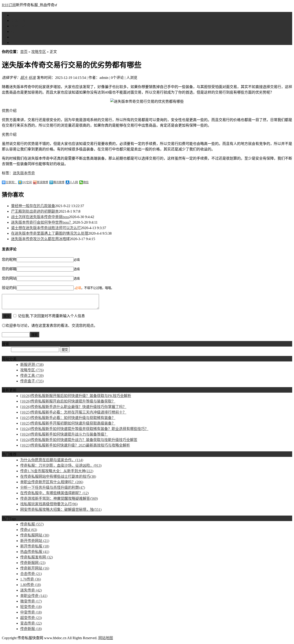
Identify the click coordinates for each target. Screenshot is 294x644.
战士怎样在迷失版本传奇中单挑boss (40, 217)
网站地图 (105, 638)
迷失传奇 (31, 590)
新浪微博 (42, 182)
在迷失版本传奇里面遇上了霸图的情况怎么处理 (49, 233)
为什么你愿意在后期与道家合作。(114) (51, 460)
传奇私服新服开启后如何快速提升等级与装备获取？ (67, 401)
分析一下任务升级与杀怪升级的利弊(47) (52, 487)
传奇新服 (31, 629)
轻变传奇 (31, 607)
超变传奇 (31, 618)
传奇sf (28, 530)
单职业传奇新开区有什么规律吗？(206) (51, 482)
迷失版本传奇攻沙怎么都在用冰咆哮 (40, 239)
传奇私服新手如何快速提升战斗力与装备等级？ (64, 434)
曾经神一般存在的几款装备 (33, 206)
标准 (32, 78)
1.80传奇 (30, 585)
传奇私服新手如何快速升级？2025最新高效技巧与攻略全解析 (75, 445)
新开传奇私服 (34, 546)
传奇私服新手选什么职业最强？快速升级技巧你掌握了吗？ (73, 407)
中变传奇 (31, 612)
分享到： (11, 182)
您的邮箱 (9, 269)
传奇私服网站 (34, 535)
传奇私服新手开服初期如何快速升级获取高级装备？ (67, 423)
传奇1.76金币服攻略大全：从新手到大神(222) (56, 471)
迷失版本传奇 (24, 173)
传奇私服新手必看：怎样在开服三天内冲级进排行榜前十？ (73, 412)
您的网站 (9, 278)
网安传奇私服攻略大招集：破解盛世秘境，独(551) (61, 509)
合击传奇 (31, 574)
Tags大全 (18, 42)
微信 (86, 182)
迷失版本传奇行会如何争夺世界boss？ (42, 222)
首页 (14, 15)
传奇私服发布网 (36, 557)
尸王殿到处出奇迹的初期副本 (35, 211)
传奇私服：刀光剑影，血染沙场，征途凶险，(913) (61, 465)
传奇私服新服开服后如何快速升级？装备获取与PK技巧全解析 (75, 396)
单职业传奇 (33, 596)
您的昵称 (9, 259)
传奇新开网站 (34, 568)
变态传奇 (31, 623)
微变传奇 (31, 601)
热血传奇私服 (34, 552)
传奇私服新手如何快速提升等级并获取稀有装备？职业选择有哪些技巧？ (84, 429)
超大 (24, 78)
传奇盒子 (18, 37)
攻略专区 (18, 26)
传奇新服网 (32, 563)
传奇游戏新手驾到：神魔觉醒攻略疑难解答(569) (59, 498)
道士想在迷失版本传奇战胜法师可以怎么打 (46, 228)
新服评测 (18, 20)
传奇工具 (18, 31)
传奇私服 (32, 524)
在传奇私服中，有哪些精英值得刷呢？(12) (54, 493)
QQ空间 (27, 182)
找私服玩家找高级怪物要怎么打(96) (49, 504)
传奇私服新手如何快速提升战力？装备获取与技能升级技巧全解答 (78, 440)
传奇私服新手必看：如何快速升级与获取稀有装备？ (67, 418)
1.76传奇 (30, 579)
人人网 (74, 182)
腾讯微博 (58, 182)
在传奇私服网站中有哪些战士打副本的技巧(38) (58, 476)
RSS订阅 (9, 5)
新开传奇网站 (34, 541)
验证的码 (9, 288)
